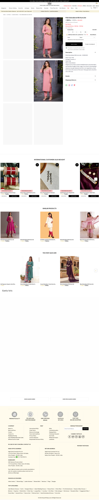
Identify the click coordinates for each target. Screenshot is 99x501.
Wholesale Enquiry (53, 437)
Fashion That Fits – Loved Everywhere (49, 11)
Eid (68, 8)
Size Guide (94, 29)
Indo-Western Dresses (13, 489)
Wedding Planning (12, 435)
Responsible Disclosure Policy (36, 439)
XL (80, 32)
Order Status (32, 430)
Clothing (9, 14)
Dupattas (16, 491)
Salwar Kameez (15, 14)
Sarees (32, 8)
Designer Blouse (29, 489)
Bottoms (10, 491)
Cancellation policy (53, 430)
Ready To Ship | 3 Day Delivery (82, 11)
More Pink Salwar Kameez (69, 399)
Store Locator (89, 5)
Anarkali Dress (19, 493)
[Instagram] (76, 436)
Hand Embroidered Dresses (47, 493)
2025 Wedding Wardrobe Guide (15, 437)
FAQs (50, 428)
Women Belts (37, 481)
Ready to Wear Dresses (79, 489)
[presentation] (3, 179)
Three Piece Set (54, 8)
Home (4, 14)
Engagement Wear (84, 491)
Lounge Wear (37, 491)
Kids (76, 8)
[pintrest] (83, 436)
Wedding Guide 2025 (67, 5)
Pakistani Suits (35, 493)
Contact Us (11, 434)
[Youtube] (79, 436)
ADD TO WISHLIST (90, 44)
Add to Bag (74, 44)
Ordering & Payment (54, 434)
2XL (85, 32)
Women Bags (20, 481)
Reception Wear (74, 491)
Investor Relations (33, 437)
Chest (68, 37)
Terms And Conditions (34, 434)
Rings (49, 481)
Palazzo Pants (50, 489)
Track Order (74, 5)
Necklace (44, 481)
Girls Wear (51, 491)
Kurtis (22, 489)
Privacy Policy (32, 435)
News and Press (12, 430)
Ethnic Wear (59, 489)
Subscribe (85, 428)
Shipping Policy (52, 432)
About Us (10, 428)
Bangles (54, 481)
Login (94, 5)
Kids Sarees (66, 491)
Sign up (97, 5)
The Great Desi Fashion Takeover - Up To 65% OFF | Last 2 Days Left (16, 11)
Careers (10, 432)
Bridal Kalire (23, 491)
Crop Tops (44, 491)
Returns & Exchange (34, 432)
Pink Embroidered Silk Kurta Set (25, 14)
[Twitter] (72, 436)
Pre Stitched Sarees (67, 489)
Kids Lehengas (58, 491)
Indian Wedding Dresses (40, 489)
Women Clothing (13, 8)
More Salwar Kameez (29, 399)
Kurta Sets (57, 493)
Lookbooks (51, 439)
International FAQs (34, 428)
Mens (72, 8)
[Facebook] (69, 436)
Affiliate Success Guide (13, 439)
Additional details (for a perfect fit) (78, 34)
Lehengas (27, 8)
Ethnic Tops (30, 491)
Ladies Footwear (28, 481)
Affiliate (84, 5)
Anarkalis (46, 8)
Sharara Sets (39, 8)
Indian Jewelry (11, 481)
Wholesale (80, 5)
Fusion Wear (11, 493)
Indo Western (62, 8)
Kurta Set (20, 8)
